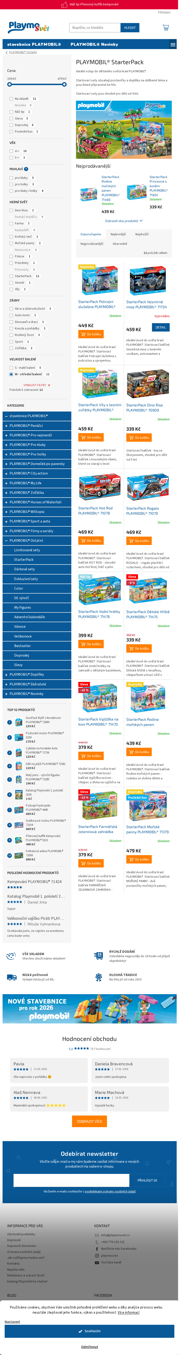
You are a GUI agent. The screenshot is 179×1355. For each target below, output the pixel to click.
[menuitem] (34, 44)
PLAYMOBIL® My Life (25, 483)
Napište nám (15, 1269)
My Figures (22, 607)
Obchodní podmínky (21, 1234)
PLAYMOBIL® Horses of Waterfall (36, 502)
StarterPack (27, 276)
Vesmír (23, 282)
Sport (22, 341)
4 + (21, 151)
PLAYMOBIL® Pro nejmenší (31, 435)
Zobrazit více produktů (121, 221)
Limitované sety (27, 550)
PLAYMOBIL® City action (29, 473)
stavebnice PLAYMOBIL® (29, 415)
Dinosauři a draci (29, 322)
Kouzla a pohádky (30, 328)
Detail (161, 327)
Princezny (25, 269)
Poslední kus (26, 131)
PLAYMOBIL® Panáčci (26, 425)
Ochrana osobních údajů (24, 1252)
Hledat (130, 28)
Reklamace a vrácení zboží (25, 1275)
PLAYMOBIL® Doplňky (27, 674)
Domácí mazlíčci (29, 217)
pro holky (24, 184)
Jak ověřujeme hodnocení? (26, 1257)
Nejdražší (141, 234)
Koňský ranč (26, 236)
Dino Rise (24, 210)
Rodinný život (27, 335)
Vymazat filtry (35, 385)
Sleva (21, 118)
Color (18, 588)
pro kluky (24, 178)
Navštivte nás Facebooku (118, 1248)
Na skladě (25, 98)
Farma (22, 223)
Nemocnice (26, 250)
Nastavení (12, 1322)
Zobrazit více (89, 1121)
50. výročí (21, 598)
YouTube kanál (111, 1262)
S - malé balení (28, 367)
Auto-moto (25, 315)
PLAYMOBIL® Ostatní (26, 540)
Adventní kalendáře (29, 617)
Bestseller (22, 645)
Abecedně (120, 244)
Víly (20, 289)
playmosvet (109, 1255)
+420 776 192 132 (112, 1242)
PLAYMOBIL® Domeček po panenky (37, 463)
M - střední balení (32, 374)
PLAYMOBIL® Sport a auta (30, 521)
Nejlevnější (118, 234)
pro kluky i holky (29, 191)
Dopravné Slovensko (21, 1246)
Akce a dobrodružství (33, 308)
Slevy (18, 665)
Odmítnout (89, 1347)
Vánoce (20, 626)
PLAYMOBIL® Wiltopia (27, 511)
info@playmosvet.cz (115, 1235)
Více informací (128, 1312)
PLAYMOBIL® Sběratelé (28, 684)
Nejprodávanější (92, 244)
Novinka (23, 105)
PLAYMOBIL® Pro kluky (27, 444)
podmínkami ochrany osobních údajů (110, 1191)
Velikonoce (23, 636)
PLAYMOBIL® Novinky (26, 693)
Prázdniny (25, 263)
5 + (20, 157)
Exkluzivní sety (26, 578)
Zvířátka (23, 348)
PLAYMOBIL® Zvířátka (27, 492)
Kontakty (13, 1263)
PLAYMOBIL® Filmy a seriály (31, 531)
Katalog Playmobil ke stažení (27, 1281)
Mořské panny (28, 243)
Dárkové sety (24, 569)
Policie (22, 256)
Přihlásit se (147, 1180)
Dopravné (14, 1240)
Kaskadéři (25, 230)
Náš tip (22, 112)
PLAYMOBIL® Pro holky (28, 454)
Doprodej (24, 125)
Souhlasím (93, 1331)
